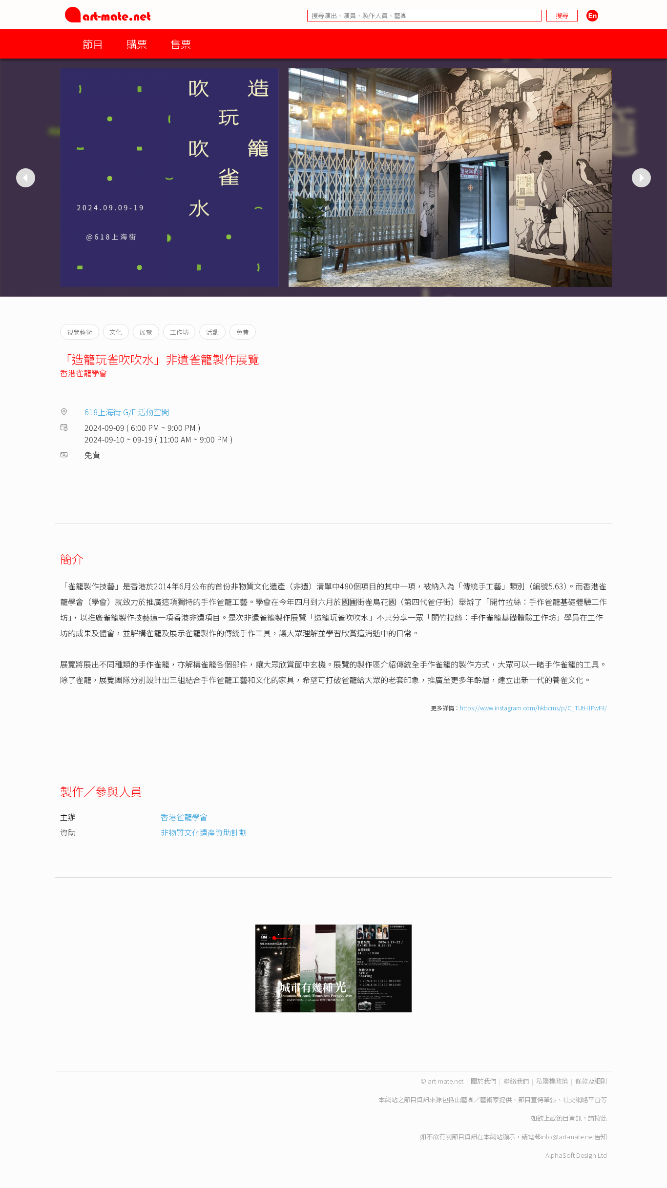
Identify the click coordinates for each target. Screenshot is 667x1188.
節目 (93, 43)
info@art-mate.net (567, 1136)
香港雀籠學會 (83, 373)
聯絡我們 (516, 1081)
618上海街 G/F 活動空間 (126, 412)
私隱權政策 (552, 1081)
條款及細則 (591, 1081)
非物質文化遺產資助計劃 (204, 832)
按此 (600, 1118)
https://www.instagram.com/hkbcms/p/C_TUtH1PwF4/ (533, 708)
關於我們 (483, 1081)
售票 (180, 43)
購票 (136, 43)
